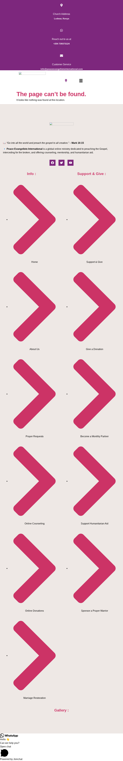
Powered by (11, 759)
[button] (81, 81)
